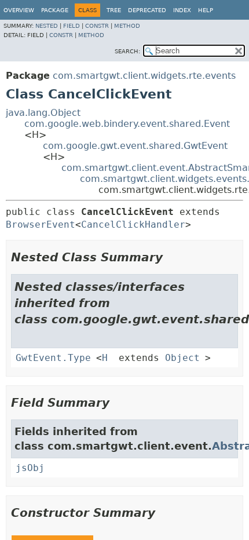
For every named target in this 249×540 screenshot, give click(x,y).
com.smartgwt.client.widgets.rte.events (144, 75)
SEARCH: (127, 51)
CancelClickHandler (133, 224)
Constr (97, 26)
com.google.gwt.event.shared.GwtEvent (135, 145)
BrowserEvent (40, 224)
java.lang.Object (43, 112)
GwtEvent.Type (53, 357)
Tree (114, 10)
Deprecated (147, 10)
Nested (46, 26)
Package (54, 10)
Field (71, 26)
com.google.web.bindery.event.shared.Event (127, 123)
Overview (18, 10)
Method (127, 26)
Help (205, 10)
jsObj (30, 467)
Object (182, 357)
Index (182, 10)
